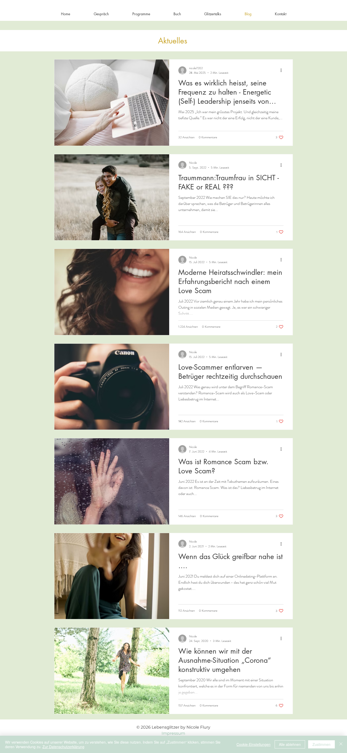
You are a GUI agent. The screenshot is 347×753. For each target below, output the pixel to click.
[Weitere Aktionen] (283, 70)
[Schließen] (341, 744)
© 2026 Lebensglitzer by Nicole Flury (173, 727)
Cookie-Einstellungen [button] (253, 744)
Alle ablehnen (290, 744)
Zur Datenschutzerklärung (63, 746)
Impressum (173, 733)
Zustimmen (321, 744)
